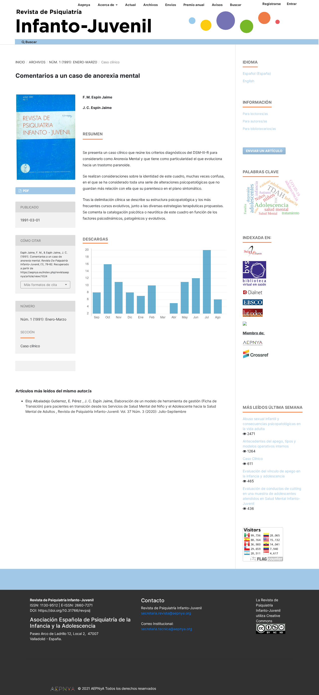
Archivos (150, 5)
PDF (25, 191)
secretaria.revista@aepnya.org (166, 613)
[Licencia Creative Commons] (270, 628)
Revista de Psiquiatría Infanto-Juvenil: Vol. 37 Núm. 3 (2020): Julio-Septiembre (122, 411)
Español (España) (257, 73)
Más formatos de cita (40, 285)
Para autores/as (255, 121)
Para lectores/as (255, 114)
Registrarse (271, 4)
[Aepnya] (253, 343)
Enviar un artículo (264, 151)
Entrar (292, 4)
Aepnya (84, 5)
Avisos (217, 5)
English (248, 81)
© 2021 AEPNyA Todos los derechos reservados (117, 688)
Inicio (20, 62)
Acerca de (106, 5)
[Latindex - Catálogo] (253, 312)
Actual (130, 5)
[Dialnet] (253, 292)
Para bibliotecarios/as (259, 129)
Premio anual (193, 5)
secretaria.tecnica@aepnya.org (166, 629)
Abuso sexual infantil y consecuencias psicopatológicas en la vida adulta (272, 424)
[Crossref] (256, 353)
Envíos (170, 5)
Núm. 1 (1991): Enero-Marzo (73, 62)
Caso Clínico (253, 458)
